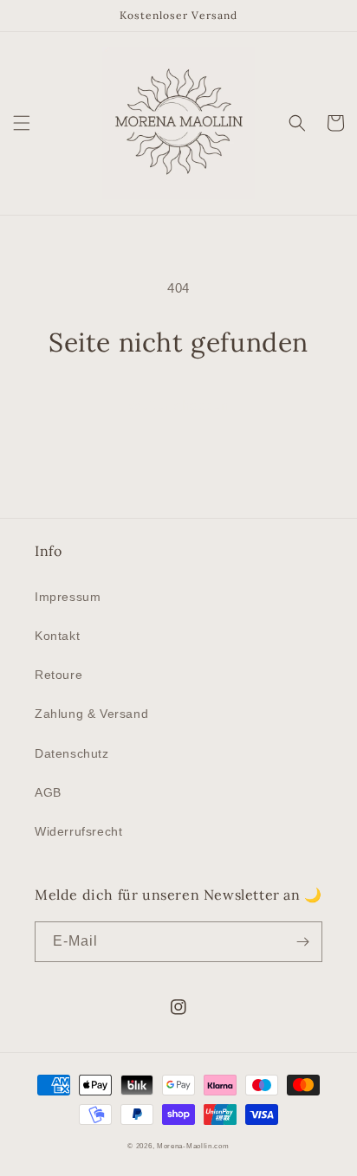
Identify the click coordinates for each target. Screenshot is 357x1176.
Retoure (58, 675)
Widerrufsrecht (78, 831)
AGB (48, 792)
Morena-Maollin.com (193, 1145)
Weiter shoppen (178, 404)
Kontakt (57, 636)
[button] (22, 123)
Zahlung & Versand (91, 713)
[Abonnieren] (302, 941)
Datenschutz (72, 753)
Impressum (68, 597)
